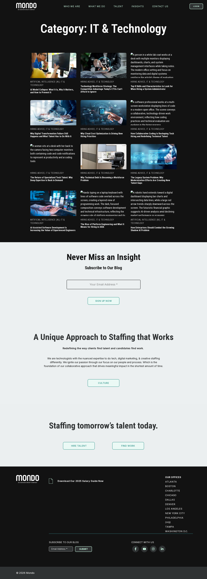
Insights (138, 6)
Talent (118, 6)
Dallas (170, 499)
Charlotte (172, 490)
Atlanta (171, 481)
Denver (170, 504)
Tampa (169, 526)
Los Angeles (173, 508)
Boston (170, 486)
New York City (175, 513)
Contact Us (160, 6)
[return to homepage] (26, 6)
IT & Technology (105, 81)
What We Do (96, 6)
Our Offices (173, 477)
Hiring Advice (88, 81)
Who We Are (72, 6)
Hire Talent (79, 445)
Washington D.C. (176, 531)
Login (196, 6)
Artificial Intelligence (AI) (45, 81)
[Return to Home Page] (29, 481)
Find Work (128, 445)
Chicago (170, 495)
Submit (83, 549)
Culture (103, 383)
